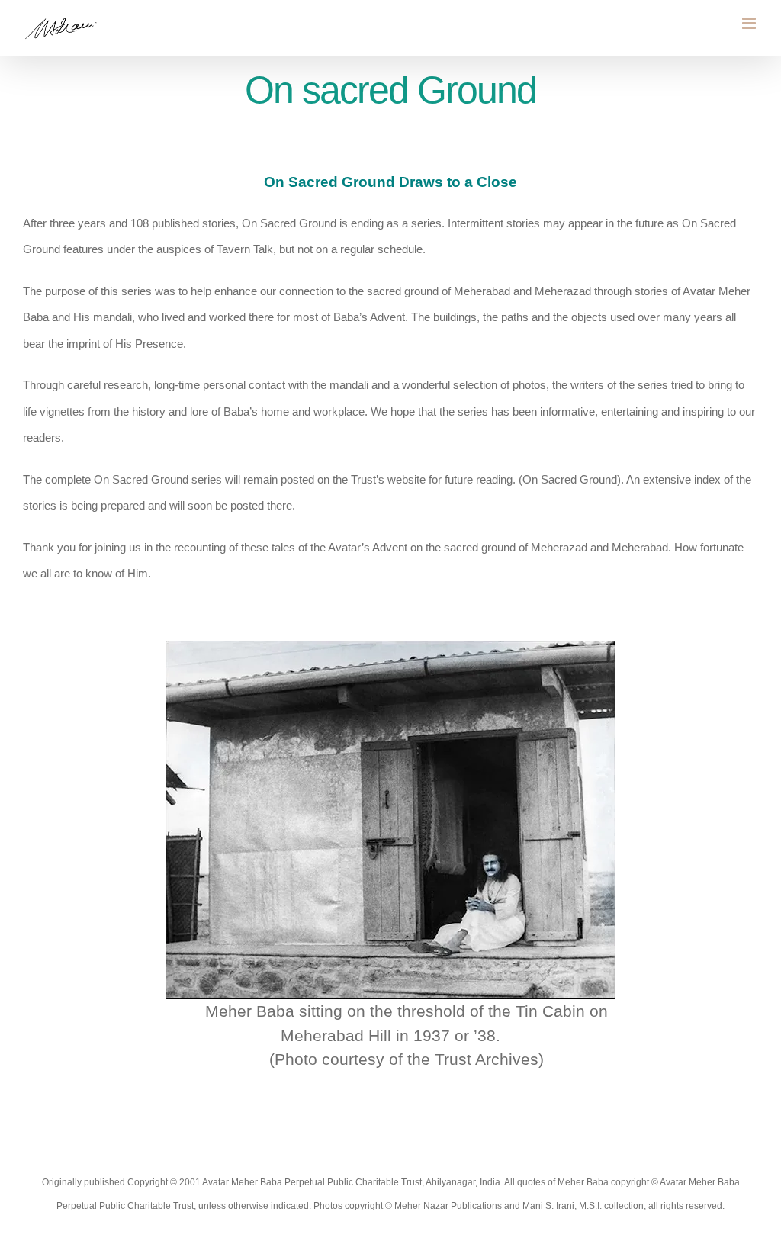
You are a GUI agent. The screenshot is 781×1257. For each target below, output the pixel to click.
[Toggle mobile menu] (750, 23)
